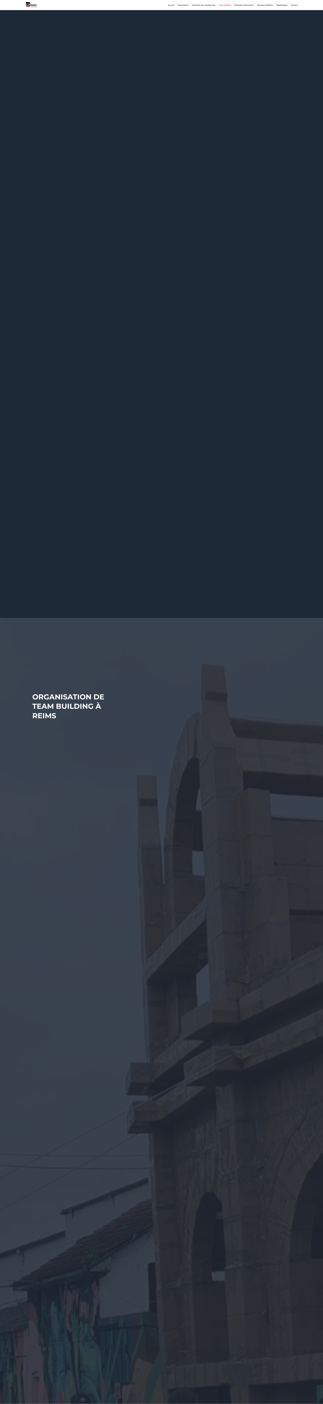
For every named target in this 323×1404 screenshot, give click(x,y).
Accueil (171, 5)
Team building (225, 5)
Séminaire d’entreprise (244, 5)
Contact (294, 5)
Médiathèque (282, 5)
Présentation (183, 5)
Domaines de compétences (203, 5)
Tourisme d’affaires (265, 5)
